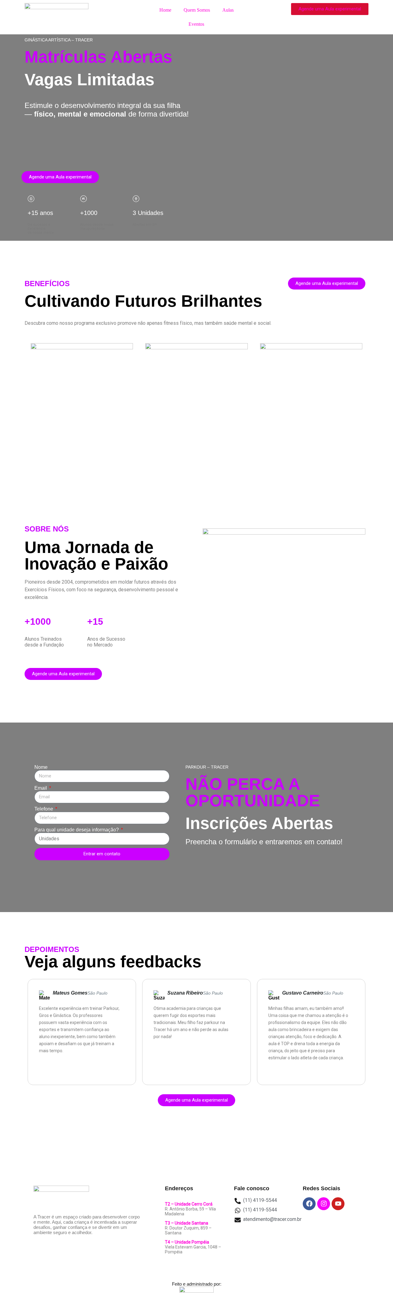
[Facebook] (309, 1203)
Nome (41, 767)
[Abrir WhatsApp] (377, 1292)
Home (165, 10)
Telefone (44, 808)
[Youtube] (338, 1203)
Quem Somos (197, 10)
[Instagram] (323, 1203)
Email (41, 788)
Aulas (228, 10)
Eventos (196, 24)
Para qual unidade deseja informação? (77, 829)
